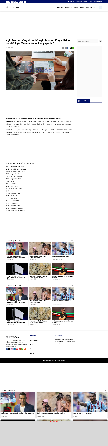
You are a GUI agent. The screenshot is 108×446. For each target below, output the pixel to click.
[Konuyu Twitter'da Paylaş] (71, 48)
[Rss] (25, 2)
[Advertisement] (54, 26)
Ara (100, 41)
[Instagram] (12, 2)
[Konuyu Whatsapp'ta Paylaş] (73, 48)
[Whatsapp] (22, 2)
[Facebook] (7, 2)
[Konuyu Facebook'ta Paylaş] (68, 48)
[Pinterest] (20, 2)
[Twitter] (9, 2)
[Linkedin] (15, 2)
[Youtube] (17, 2)
